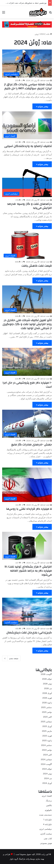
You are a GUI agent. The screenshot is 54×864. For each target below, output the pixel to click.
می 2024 (48, 778)
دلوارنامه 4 (47, 824)
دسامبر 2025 (46, 707)
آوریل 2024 (47, 783)
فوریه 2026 (47, 698)
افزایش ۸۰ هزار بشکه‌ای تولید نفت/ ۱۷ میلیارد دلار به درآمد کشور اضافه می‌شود (28, 570)
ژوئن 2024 (47, 773)
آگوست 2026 (46, 674)
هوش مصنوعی (46, 843)
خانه (48, 34)
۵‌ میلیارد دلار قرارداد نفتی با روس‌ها (29, 508)
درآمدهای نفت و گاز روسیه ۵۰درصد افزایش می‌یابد (29, 206)
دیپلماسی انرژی (45, 829)
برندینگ (49, 800)
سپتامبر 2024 (46, 759)
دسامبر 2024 (46, 745)
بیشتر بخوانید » (42, 106)
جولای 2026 (47, 679)
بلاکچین (49, 805)
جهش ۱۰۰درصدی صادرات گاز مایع (31, 444)
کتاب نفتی (48, 838)
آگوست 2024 (46, 764)
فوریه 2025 (47, 736)
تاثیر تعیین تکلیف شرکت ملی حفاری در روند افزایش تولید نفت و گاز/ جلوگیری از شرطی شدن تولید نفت (27, 324)
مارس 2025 (47, 731)
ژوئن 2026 (47, 683)
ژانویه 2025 (47, 740)
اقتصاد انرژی (47, 796)
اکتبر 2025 (47, 717)
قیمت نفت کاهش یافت (37, 265)
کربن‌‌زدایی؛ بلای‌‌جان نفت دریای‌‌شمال (29, 632)
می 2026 (48, 688)
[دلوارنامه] (38, 12)
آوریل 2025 (47, 726)
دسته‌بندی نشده (45, 815)
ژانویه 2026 (47, 702)
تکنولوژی (48, 810)
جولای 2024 (47, 769)
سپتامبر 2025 (46, 721)
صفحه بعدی (13, 658)
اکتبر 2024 (47, 755)
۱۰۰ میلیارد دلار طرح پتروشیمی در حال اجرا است (27, 384)
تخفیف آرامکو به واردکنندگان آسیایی (28, 146)
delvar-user (45, 80)
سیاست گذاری (46, 834)
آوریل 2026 (47, 693)
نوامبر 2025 (47, 712)
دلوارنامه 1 (47, 819)
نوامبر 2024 (47, 750)
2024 (42, 34)
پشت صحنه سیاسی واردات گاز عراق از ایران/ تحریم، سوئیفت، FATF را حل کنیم (28, 86)
